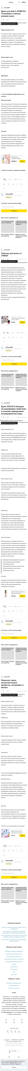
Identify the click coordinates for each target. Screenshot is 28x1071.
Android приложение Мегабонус (14, 954)
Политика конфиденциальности (14, 1045)
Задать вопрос (14, 966)
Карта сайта (14, 974)
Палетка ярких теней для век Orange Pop (7, 235)
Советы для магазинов (14, 988)
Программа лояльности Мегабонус (14, 951)
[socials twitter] (16, 1032)
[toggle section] (15, 943)
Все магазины (14, 969)
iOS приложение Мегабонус (14, 956)
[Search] (19, 2)
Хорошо (14, 1067)
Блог (14, 971)
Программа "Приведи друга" (14, 983)
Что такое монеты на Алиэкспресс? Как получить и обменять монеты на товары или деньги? (14, 936)
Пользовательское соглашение (13, 1043)
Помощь (14, 964)
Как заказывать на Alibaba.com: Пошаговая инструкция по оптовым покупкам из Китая (14, 932)
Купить (22, 161)
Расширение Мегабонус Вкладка (14, 961)
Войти (24, 2)
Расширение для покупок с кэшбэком (14, 959)
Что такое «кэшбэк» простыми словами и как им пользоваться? (14, 928)
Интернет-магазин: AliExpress (16, 155)
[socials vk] (8, 1032)
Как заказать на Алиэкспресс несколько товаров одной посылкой (14, 940)
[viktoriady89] (2, 8)
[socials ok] (12, 1032)
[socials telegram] (20, 1032)
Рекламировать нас (14, 985)
